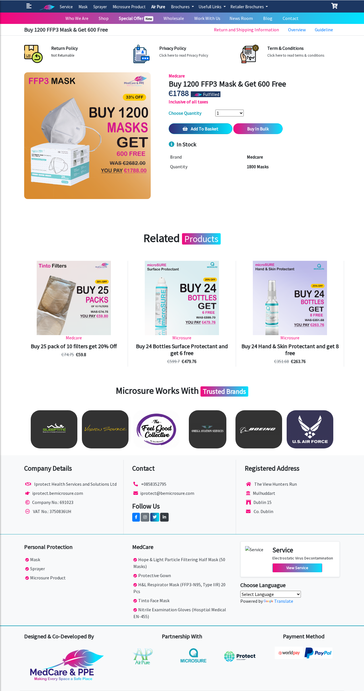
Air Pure (158, 6)
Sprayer (100, 6)
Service (66, 6)
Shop (104, 18)
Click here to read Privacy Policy (183, 55)
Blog (267, 18)
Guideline (324, 29)
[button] (30, 6)
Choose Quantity (185, 113)
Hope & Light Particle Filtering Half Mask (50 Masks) (179, 563)
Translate (283, 601)
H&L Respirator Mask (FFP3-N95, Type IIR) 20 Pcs (179, 588)
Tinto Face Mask (153, 600)
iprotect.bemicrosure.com (57, 493)
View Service (297, 567)
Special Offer (135, 18)
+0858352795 (153, 484)
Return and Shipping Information (246, 29)
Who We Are (76, 18)
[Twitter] (154, 517)
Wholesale (174, 18)
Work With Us (207, 18)
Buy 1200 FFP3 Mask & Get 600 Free (66, 29)
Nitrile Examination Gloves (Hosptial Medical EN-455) (179, 613)
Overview (297, 29)
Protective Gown (154, 575)
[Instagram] (145, 517)
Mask (83, 6)
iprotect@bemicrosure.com (167, 493)
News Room (241, 18)
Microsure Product (129, 6)
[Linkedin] (164, 517)
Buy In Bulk (258, 129)
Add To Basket (204, 129)
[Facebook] (136, 517)
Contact (291, 18)
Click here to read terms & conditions (295, 55)
